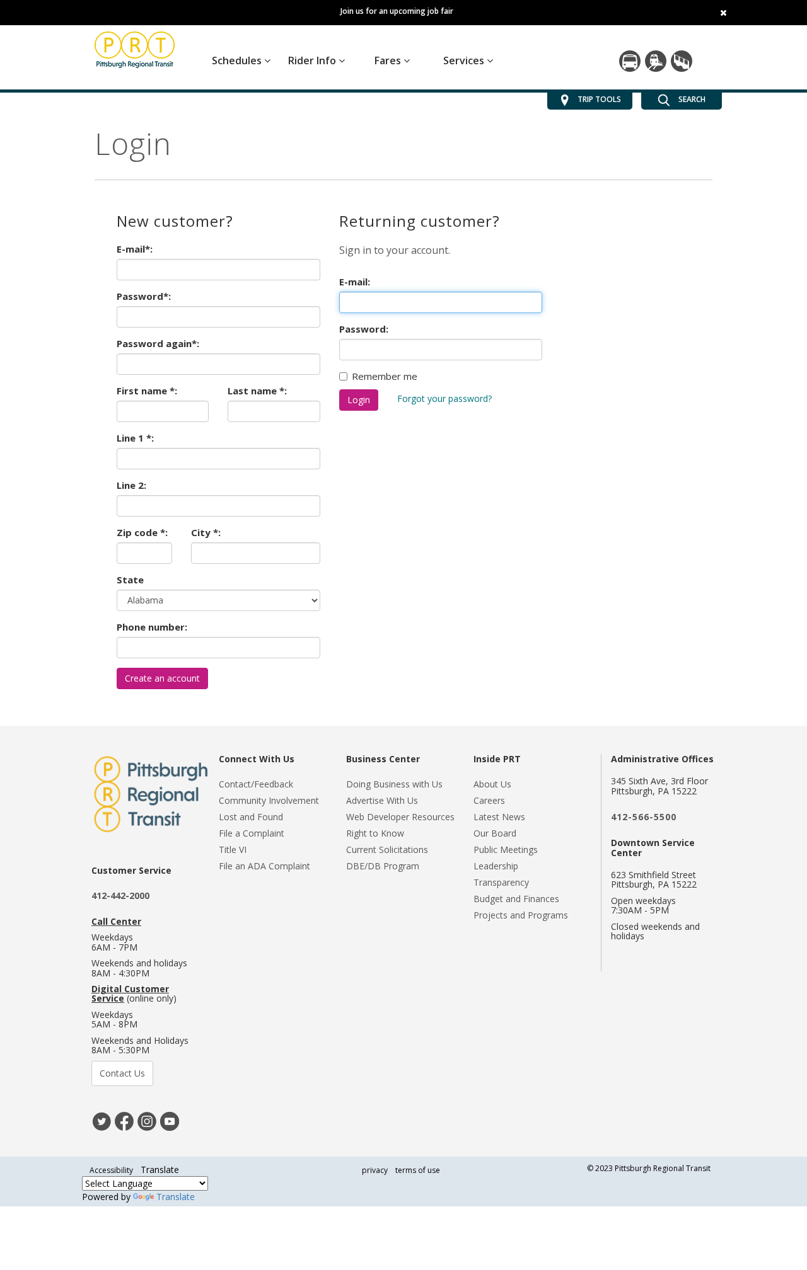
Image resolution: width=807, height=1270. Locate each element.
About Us (492, 784)
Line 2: (131, 485)
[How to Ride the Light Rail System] (655, 61)
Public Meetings (505, 849)
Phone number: (152, 627)
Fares (389, 60)
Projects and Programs (520, 915)
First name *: (147, 390)
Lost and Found (251, 817)
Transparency (501, 882)
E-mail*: (135, 249)
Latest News (499, 817)
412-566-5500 (643, 817)
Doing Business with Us (394, 784)
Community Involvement (269, 800)
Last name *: (257, 390)
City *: (206, 532)
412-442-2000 (120, 895)
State (130, 579)
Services (465, 60)
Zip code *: (142, 532)
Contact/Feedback (256, 784)
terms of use (417, 1170)
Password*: (144, 296)
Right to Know (375, 833)
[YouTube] (170, 1120)
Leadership (495, 866)
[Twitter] (101, 1120)
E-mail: (354, 281)
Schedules (238, 60)
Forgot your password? (444, 398)
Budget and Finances (516, 899)
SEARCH (690, 99)
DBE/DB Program (382, 866)
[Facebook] (124, 1120)
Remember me (384, 376)
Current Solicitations (387, 849)
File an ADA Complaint (264, 866)
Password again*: (158, 343)
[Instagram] (147, 1120)
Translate (175, 1197)
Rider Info (313, 60)
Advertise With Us (382, 800)
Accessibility (111, 1170)
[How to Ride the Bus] (630, 61)
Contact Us (122, 1073)
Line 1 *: (135, 438)
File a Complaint (251, 833)
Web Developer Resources (400, 817)
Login (358, 400)
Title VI (233, 849)
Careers (489, 800)
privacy (375, 1170)
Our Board (494, 833)
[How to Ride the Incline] (681, 61)
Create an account (162, 678)
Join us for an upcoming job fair (396, 11)
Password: (363, 329)
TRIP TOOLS (599, 99)
